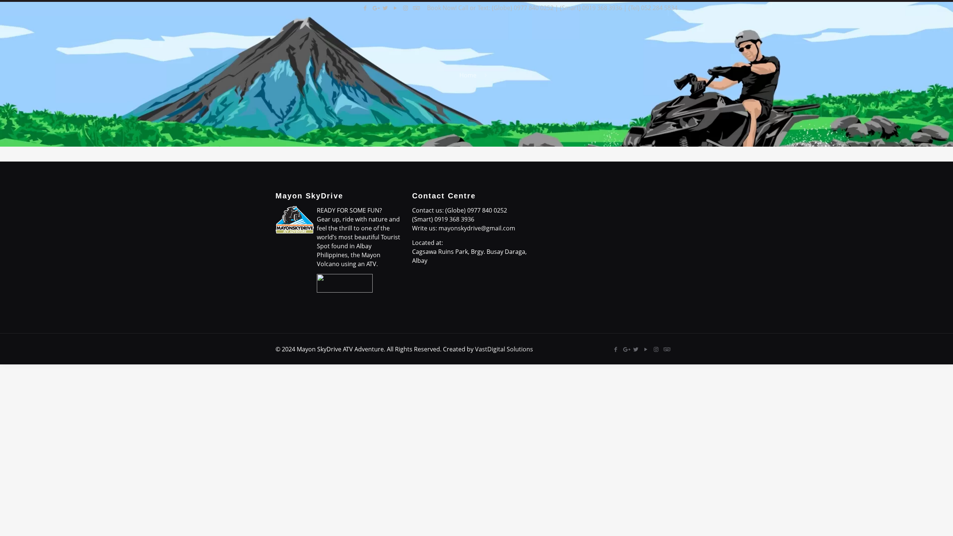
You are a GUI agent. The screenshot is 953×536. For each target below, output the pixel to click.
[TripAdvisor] (416, 8)
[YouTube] (395, 8)
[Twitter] (385, 8)
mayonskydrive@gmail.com (477, 228)
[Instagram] (405, 8)
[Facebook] (365, 8)
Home (467, 75)
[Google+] (375, 8)
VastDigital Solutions (504, 349)
